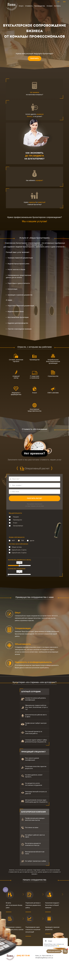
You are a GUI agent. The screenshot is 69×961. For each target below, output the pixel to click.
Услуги (21, 6)
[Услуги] (10, 523)
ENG (64, 2)
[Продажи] (10, 517)
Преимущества (39, 6)
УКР (58, 2)
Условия (49, 6)
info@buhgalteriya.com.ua (44, 958)
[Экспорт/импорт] (10, 526)
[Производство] (10, 520)
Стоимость (29, 6)
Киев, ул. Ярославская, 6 (44, 955)
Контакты (57, 6)
